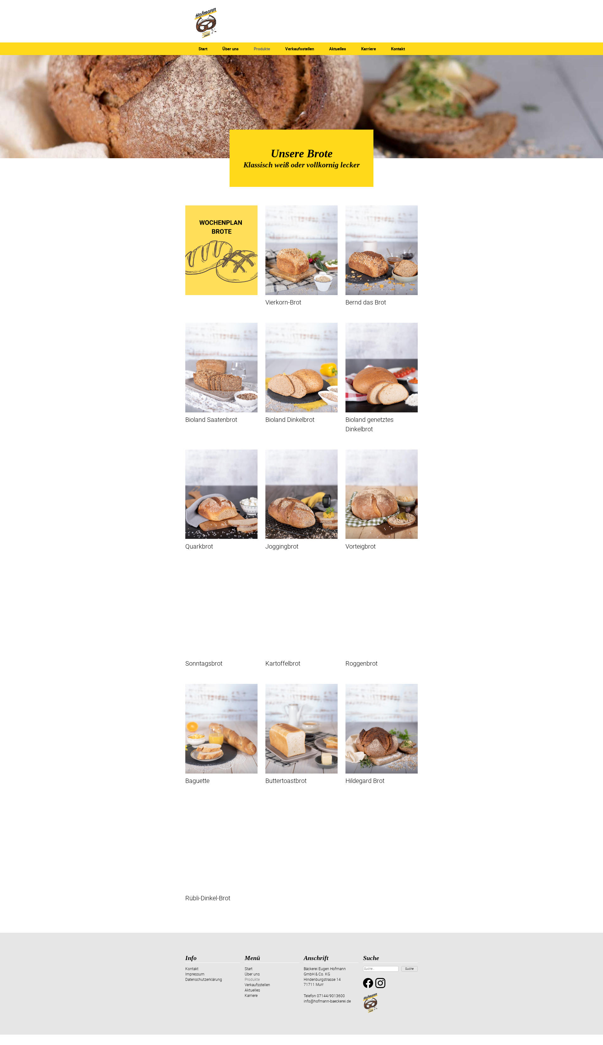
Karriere (368, 49)
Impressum (194, 973)
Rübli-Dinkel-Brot (207, 898)
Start (202, 49)
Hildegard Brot (364, 780)
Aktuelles (337, 49)
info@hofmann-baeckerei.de (327, 1000)
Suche (409, 968)
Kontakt (398, 49)
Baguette (197, 780)
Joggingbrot (281, 546)
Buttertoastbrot (286, 780)
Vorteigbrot (360, 546)
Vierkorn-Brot (283, 302)
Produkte (262, 49)
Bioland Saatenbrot (211, 419)
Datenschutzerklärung (203, 979)
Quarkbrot (199, 546)
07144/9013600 (331, 995)
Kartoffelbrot (282, 663)
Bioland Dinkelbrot (289, 419)
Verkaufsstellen (299, 49)
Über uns (230, 49)
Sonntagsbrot (203, 663)
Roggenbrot (361, 663)
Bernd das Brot (365, 302)
